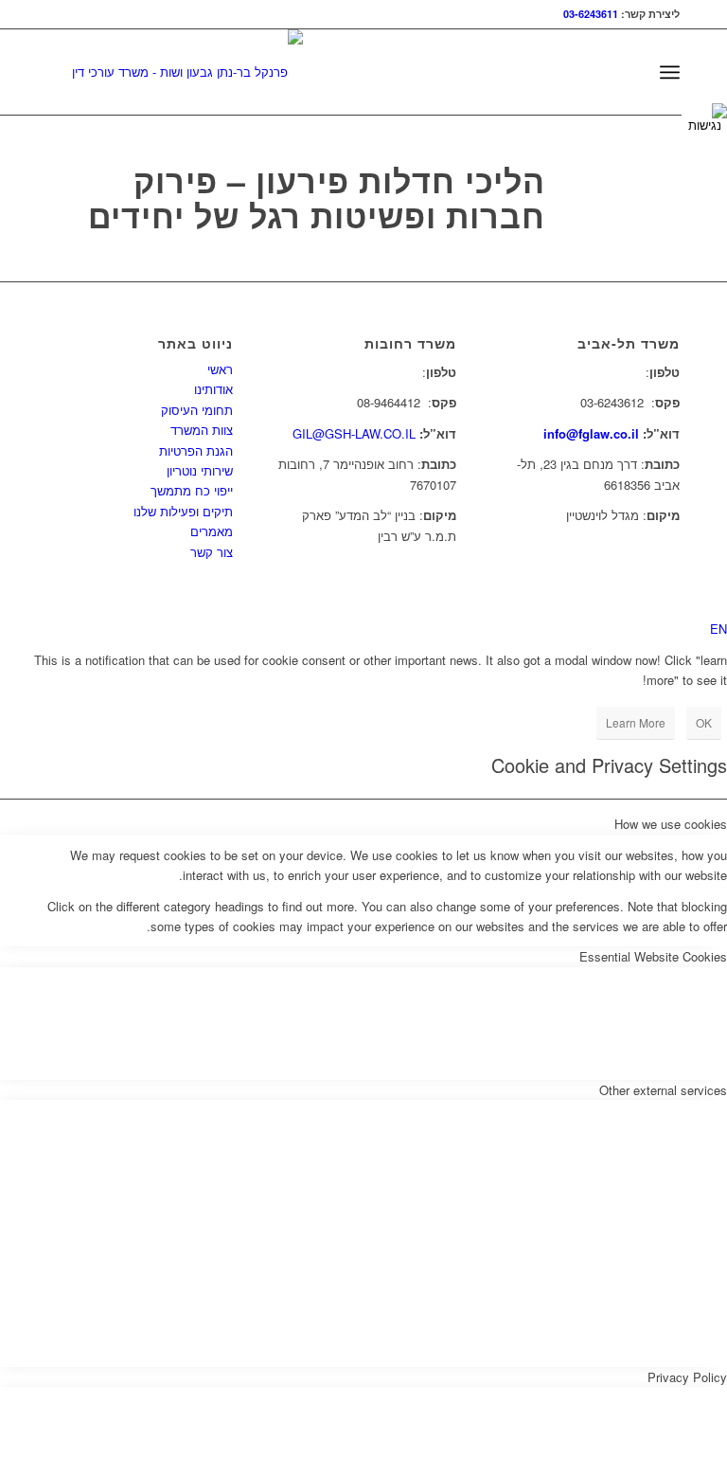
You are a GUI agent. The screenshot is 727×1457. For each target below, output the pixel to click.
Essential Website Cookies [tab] (653, 956)
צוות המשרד (201, 430)
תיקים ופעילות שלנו (183, 511)
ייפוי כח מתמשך (192, 490)
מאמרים (211, 531)
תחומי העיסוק (197, 410)
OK (704, 722)
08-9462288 (386, 372)
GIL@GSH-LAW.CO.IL (354, 433)
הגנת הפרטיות (196, 450)
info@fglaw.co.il (591, 433)
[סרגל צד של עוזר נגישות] (704, 117)
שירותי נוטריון (200, 470)
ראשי (220, 369)
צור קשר (211, 552)
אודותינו (213, 389)
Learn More (635, 722)
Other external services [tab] (663, 1090)
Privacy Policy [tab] (687, 1377)
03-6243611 (590, 14)
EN (718, 629)
